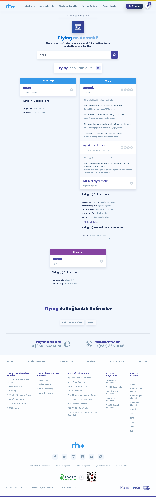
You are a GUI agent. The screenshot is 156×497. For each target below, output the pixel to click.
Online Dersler (29, 6)
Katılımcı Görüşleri (89, 6)
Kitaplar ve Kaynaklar (68, 6)
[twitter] (64, 457)
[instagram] (73, 457)
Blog (10, 361)
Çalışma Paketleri (47, 6)
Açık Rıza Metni (121, 465)
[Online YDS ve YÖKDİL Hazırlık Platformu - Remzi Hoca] (78, 445)
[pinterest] (101, 457)
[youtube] (91, 457)
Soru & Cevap (117, 361)
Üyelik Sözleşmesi (62, 465)
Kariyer (91, 361)
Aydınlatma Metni (102, 465)
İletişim (143, 361)
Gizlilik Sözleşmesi (82, 465)
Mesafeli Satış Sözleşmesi (39, 465)
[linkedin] (82, 457)
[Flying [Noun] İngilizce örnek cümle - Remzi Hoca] (10, 6)
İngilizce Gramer (36, 361)
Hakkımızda (66, 361)
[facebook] (55, 457)
